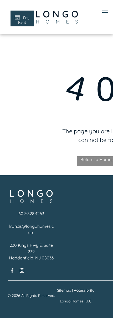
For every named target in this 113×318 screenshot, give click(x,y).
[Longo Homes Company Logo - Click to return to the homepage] (57, 12)
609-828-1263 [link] (31, 213)
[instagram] (22, 271)
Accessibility (84, 290)
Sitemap (64, 290)
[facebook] (12, 271)
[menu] (105, 12)
